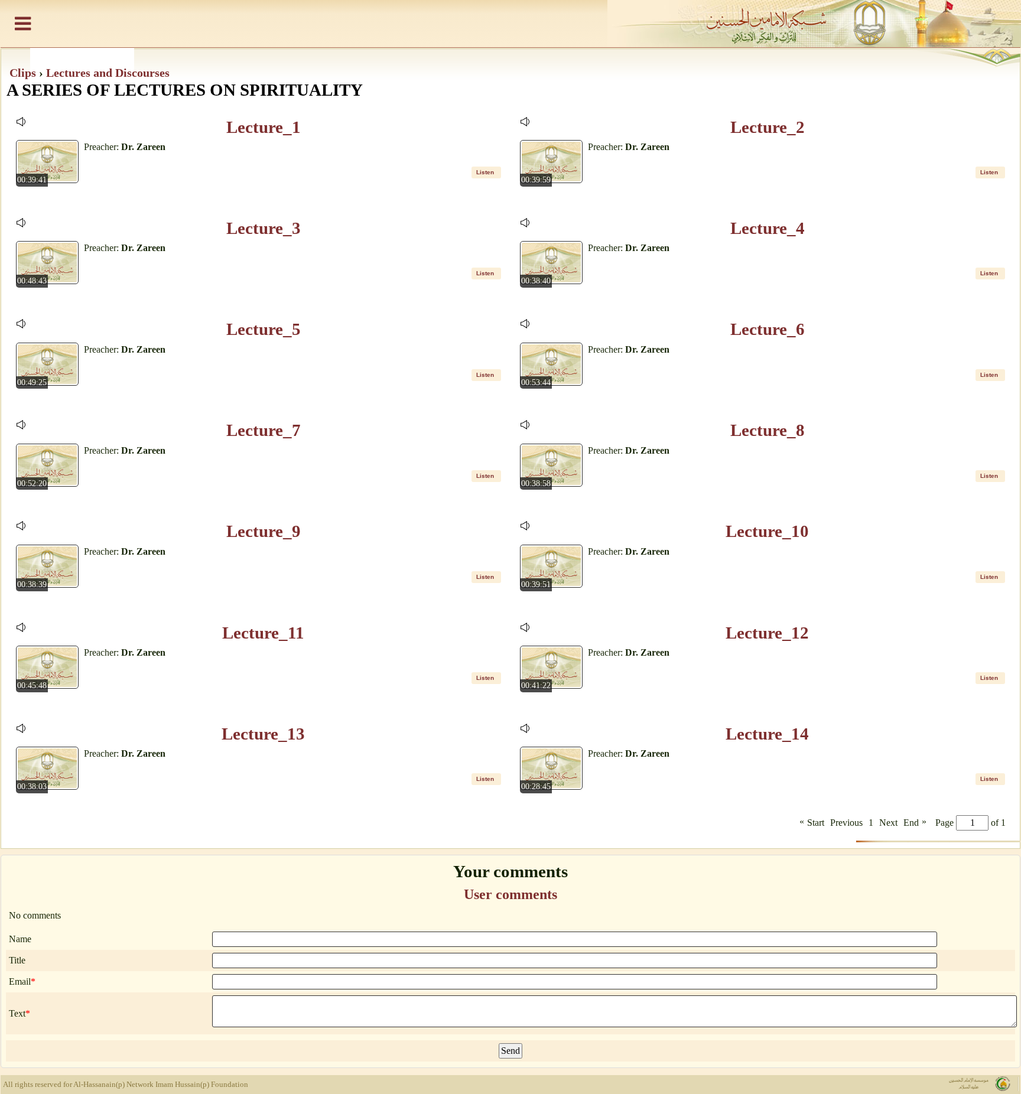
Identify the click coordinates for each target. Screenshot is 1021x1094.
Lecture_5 (263, 329)
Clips (24, 72)
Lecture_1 (263, 127)
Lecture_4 (767, 228)
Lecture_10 (767, 531)
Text (17, 1013)
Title (17, 960)
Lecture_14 (767, 733)
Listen (485, 172)
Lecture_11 (263, 632)
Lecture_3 (263, 228)
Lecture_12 (767, 632)
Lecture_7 (263, 430)
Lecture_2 (767, 127)
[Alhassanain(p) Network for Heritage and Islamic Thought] (510, 23)
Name (20, 939)
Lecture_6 (767, 329)
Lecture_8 (767, 430)
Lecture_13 (263, 733)
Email (20, 981)
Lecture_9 (263, 531)
